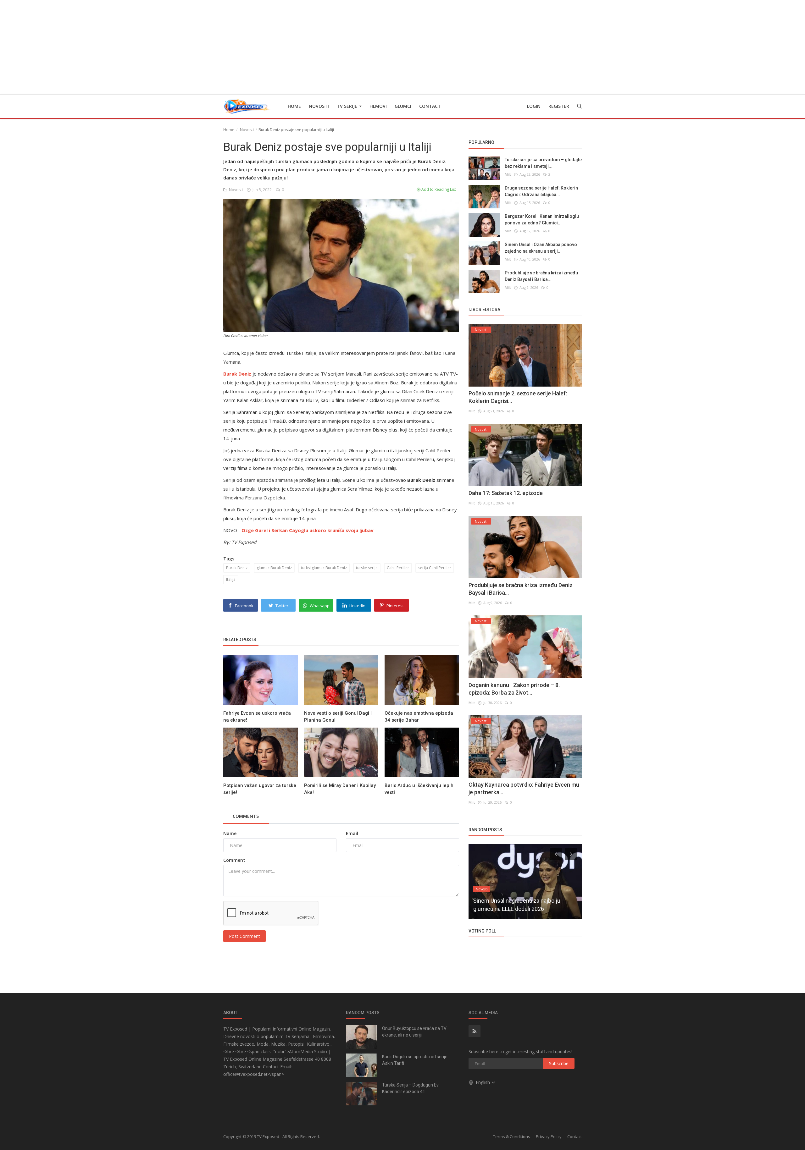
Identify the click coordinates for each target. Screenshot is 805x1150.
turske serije (367, 567)
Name (229, 833)
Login (534, 106)
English (483, 1082)
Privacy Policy (549, 1136)
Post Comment (244, 936)
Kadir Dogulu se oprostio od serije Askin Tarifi (414, 1060)
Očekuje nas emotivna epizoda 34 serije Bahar (419, 716)
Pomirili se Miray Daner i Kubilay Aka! (340, 789)
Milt (508, 174)
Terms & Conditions (511, 1136)
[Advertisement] (402, 47)
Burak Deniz (236, 567)
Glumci (403, 106)
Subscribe (559, 1063)
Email (352, 833)
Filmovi (378, 106)
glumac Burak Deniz (274, 567)
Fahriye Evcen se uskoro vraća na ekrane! (257, 716)
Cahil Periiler (398, 567)
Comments (246, 816)
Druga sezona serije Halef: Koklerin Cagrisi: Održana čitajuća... (541, 191)
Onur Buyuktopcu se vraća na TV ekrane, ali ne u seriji (414, 1031)
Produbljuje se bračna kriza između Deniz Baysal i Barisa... (541, 276)
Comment (234, 860)
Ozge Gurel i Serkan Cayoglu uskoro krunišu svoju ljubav (308, 530)
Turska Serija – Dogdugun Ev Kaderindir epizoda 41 (410, 1088)
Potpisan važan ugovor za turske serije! (259, 789)
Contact (430, 106)
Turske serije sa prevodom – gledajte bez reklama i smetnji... (543, 163)
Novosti (319, 106)
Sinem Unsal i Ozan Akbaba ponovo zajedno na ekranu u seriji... (541, 248)
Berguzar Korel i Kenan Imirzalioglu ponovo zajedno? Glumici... (542, 219)
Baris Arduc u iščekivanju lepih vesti (419, 789)
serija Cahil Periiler (434, 567)
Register (558, 106)
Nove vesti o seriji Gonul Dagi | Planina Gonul (338, 716)
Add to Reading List (438, 189)
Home (294, 106)
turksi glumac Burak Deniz (324, 567)
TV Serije (347, 106)
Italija (231, 579)
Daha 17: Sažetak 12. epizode (506, 493)
